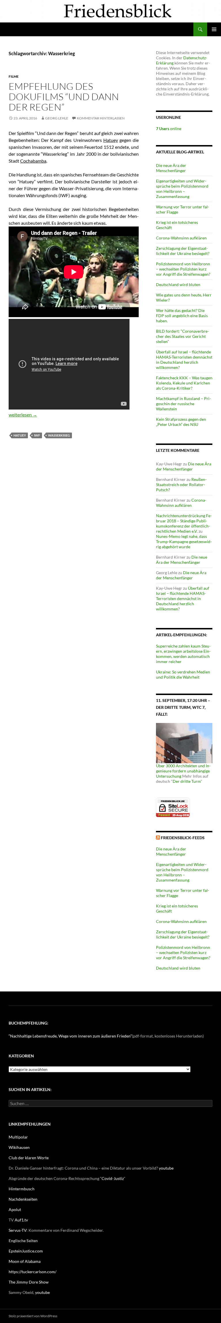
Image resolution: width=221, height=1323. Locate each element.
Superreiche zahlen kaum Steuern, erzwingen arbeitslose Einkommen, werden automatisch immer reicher (183, 654)
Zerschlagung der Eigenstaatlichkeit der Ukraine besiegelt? (182, 251)
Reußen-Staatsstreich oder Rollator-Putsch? (181, 484)
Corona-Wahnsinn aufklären (181, 237)
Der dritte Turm (187, 781)
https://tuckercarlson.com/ (32, 1271)
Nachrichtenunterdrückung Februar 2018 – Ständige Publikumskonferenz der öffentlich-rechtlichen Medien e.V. (184, 523)
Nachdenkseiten (23, 1199)
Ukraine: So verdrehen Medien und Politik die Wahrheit (183, 674)
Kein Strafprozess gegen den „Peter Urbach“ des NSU (181, 422)
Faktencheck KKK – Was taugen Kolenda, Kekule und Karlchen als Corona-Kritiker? (184, 383)
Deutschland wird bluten (178, 284)
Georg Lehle (56, 118)
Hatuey (110, 140)
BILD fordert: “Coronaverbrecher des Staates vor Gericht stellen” (182, 336)
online (168, 128)
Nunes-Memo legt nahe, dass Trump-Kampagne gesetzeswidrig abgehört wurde (184, 541)
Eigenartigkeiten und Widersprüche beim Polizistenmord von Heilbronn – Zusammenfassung (182, 188)
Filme (14, 76)
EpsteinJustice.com (26, 1250)
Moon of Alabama (25, 1261)
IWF (37, 435)
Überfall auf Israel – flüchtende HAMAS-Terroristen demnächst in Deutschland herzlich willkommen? (184, 359)
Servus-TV (17, 1230)
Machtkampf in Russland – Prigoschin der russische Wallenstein (183, 403)
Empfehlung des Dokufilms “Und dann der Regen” (64, 96)
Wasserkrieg (59, 435)
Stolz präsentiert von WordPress (33, 1316)
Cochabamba (33, 160)
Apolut (15, 1209)
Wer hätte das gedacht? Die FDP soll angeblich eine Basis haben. (182, 315)
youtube (166, 1168)
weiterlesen (23, 414)
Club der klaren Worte (29, 1157)
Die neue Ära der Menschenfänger (171, 168)
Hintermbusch (22, 1188)
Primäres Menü (214, 29)
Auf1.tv (21, 1219)
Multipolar (18, 1136)
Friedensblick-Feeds (183, 837)
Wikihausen (19, 1147)
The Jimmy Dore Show (29, 1282)
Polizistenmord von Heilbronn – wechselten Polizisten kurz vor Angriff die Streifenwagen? (183, 269)
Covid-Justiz (113, 1178)
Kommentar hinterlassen (101, 118)
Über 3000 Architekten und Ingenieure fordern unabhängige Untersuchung (183, 770)
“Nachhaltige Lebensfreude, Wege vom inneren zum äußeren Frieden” (70, 1035)
